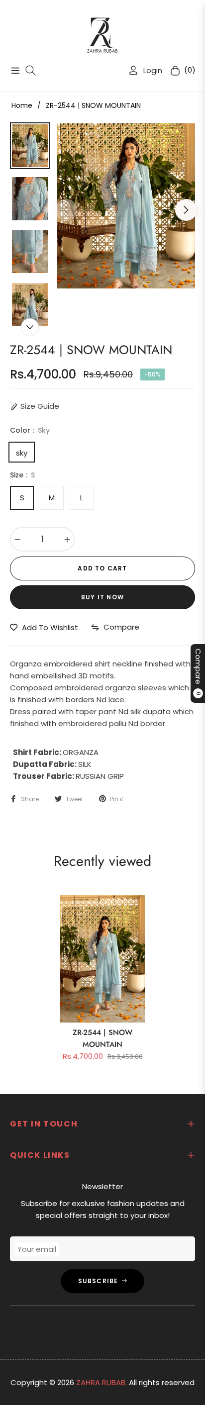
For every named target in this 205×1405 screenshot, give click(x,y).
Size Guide (39, 406)
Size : (22, 475)
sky (21, 452)
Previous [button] (66, 210)
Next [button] (186, 210)
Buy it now (102, 597)
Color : (30, 430)
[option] (126, 205)
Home (21, 105)
